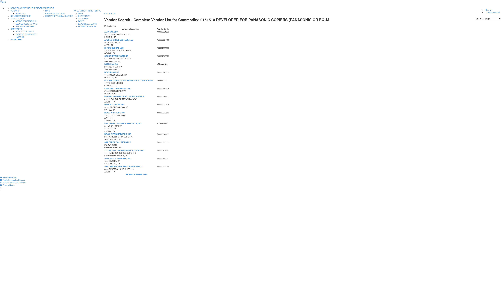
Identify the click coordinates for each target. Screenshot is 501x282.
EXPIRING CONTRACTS (26, 34)
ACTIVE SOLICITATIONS (26, 21)
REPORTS (20, 37)
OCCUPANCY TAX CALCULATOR (59, 16)
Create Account (493, 12)
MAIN (47, 10)
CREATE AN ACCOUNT (55, 13)
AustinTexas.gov (9, 177)
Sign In (488, 10)
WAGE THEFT (16, 39)
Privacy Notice (8, 185)
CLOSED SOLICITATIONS (26, 23)
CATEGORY (83, 18)
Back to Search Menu (138, 174)
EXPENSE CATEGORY (87, 23)
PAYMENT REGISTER (87, 26)
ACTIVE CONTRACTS (25, 31)
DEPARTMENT (84, 16)
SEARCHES (20, 13)
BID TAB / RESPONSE (25, 26)
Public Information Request (13, 180)
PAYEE (81, 21)
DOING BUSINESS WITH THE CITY (25, 8)
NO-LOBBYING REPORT (20, 16)
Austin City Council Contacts (14, 182)
